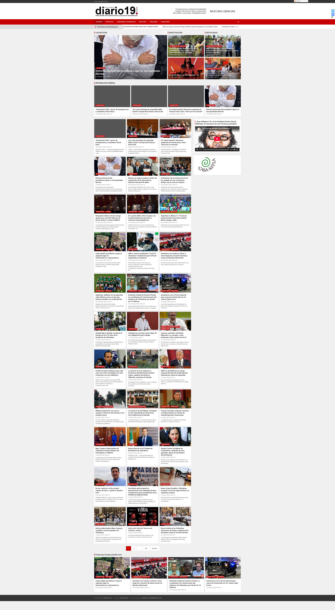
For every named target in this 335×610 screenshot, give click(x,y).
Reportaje (109, 22)
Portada (99, 22)
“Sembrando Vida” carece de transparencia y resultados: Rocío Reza (112, 110)
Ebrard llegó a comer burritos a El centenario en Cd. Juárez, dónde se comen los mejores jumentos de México (222, 73)
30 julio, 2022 (209, 77)
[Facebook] (333, 14)
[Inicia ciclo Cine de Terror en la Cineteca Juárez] (143, 516)
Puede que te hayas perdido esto (108, 555)
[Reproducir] (197, 149)
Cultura (108, 211)
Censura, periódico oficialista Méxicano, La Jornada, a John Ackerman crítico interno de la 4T (174, 335)
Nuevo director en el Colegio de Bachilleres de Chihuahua (140, 449)
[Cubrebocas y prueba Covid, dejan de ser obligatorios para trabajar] (143, 321)
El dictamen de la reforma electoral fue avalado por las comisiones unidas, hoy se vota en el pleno (174, 180)
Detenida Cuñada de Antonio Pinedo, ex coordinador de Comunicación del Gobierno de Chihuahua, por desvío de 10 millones (142, 298)
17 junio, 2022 (173, 77)
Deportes (173, 211)
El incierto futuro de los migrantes (182, 75)
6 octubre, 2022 (165, 417)
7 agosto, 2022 (210, 54)
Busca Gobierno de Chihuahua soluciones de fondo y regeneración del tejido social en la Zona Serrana (174, 530)
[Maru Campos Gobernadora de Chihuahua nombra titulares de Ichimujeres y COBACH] (110, 436)
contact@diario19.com (155, 598)
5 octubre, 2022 (165, 495)
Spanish (298, 1)
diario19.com (108, 598)
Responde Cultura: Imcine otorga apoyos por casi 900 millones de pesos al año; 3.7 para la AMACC (108, 218)
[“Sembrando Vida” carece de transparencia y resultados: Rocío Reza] (110, 128)
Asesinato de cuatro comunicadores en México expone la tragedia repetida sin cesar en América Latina (197, 27)
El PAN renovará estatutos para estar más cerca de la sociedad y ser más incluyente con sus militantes (109, 373)
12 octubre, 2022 (100, 339)
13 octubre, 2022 (165, 301)
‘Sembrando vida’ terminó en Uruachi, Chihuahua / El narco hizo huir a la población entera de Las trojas (183, 51)
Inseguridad (109, 249)
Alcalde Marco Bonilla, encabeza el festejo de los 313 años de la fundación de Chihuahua (109, 335)
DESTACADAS (211, 33)
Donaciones (165, 22)
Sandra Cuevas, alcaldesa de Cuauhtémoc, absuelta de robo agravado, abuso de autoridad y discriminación (173, 451)
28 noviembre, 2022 (166, 184)
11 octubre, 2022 (132, 337)
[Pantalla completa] (237, 149)
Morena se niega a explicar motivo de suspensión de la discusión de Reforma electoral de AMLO (142, 180)
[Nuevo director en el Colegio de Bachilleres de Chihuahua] (143, 436)
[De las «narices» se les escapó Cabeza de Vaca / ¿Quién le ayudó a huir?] (110, 476)
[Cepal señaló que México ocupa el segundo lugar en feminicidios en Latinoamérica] (110, 241)
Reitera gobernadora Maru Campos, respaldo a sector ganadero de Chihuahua (109, 530)
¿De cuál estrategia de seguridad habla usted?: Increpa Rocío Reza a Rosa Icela (147, 110)
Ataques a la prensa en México (170, 326)
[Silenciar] (234, 149)
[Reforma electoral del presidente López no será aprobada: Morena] (110, 166)
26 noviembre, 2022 (166, 222)
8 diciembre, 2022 (137, 114)
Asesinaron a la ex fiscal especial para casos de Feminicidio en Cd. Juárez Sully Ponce (173, 297)
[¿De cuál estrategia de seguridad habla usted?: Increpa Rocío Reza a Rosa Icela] (143, 128)
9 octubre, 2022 (100, 377)
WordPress (145, 598)
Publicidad (154, 22)
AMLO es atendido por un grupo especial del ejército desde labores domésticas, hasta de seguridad (174, 373)
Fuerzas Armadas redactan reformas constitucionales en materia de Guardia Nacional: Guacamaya (175, 413)
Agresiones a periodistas (126, 22)
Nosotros (142, 22)
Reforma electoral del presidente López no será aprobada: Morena (222, 110)
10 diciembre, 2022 (101, 76)
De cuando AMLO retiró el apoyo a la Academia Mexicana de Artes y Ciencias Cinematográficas (142, 218)
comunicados (100, 68)
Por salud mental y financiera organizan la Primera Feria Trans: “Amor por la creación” (185, 110)
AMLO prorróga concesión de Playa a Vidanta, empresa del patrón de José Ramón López (132, 27)
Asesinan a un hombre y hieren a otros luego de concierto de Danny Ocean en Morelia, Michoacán (174, 256)
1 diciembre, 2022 (211, 114)
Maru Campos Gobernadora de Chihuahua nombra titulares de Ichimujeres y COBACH (107, 450)
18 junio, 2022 (173, 54)
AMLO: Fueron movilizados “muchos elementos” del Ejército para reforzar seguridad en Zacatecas (142, 256)
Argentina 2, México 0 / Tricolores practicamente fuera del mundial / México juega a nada (174, 218)
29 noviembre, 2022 (133, 184)
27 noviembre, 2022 (101, 222)
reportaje (182, 46)
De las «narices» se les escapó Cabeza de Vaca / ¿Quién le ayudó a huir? (109, 490)
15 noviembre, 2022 (133, 304)
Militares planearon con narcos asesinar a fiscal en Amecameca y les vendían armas (110, 413)
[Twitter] (333, 11)
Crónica (218, 46)
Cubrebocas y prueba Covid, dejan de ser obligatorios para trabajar (142, 334)
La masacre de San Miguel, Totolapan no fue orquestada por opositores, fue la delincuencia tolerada (142, 413)
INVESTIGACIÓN (175, 33)
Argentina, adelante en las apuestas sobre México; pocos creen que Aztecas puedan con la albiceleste (109, 297)
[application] (217, 138)
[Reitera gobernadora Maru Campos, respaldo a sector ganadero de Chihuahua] (110, 516)
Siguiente (154, 548)
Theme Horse (124, 598)
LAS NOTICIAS (101, 33)
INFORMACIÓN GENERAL (105, 83)
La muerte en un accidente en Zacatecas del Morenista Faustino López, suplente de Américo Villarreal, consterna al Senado (141, 374)
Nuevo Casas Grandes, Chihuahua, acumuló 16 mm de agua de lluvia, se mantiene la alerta (175, 490)
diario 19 (109, 76)
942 (146, 548)
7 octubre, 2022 (132, 417)
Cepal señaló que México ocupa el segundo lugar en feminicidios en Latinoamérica (109, 256)
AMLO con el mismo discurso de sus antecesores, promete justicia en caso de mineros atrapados (222, 51)
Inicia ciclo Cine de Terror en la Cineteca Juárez (140, 529)
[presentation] (163, 32)
